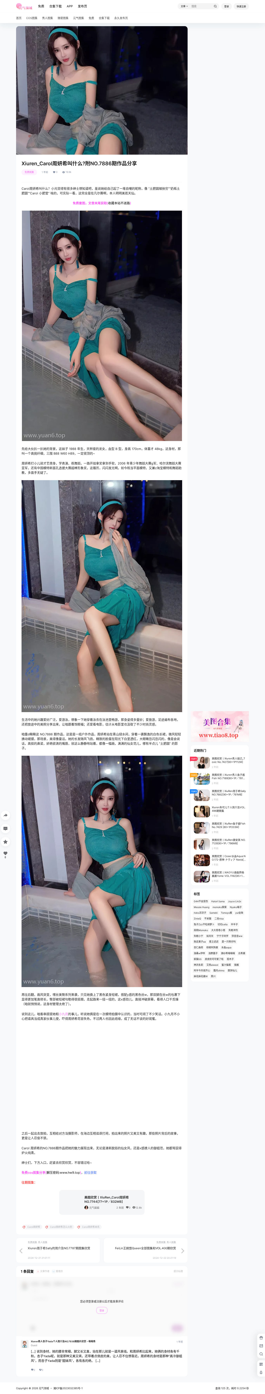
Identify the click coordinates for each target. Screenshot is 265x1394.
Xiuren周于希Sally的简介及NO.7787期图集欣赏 (59, 1378)
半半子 (234, 924)
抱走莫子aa (200, 941)
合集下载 (55, 6)
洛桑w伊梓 (199, 953)
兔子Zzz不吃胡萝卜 (204, 924)
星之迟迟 (213, 941)
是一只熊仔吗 (229, 941)
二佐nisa (219, 918)
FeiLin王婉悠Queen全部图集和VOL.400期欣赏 (145, 1378)
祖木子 (230, 959)
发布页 (82, 6)
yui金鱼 (239, 912)
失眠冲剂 (233, 930)
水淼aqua (226, 947)
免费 (41, 6)
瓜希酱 (241, 953)
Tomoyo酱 (226, 912)
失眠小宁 (198, 936)
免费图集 (29, 172)
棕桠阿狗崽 (212, 947)
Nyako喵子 (236, 907)
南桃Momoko (201, 930)
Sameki (214, 912)
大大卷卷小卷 (218, 930)
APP (70, 6)
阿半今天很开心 (202, 970)
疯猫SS (198, 959)
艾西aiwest (212, 964)
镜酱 (236, 964)
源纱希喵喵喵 (228, 953)
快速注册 (241, 6)
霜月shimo (218, 970)
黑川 (213, 976)
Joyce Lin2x (234, 901)
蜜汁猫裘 (226, 964)
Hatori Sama (218, 901)
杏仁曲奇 (198, 947)
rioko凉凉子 (200, 912)
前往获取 (90, 1302)
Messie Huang (201, 907)
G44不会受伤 (201, 901)
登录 (226, 6)
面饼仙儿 (232, 970)
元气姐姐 (94, 1337)
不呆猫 (207, 918)
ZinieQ (197, 918)
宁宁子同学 (222, 936)
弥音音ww (237, 936)
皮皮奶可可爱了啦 (214, 959)
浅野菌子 (213, 953)
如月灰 (209, 936)
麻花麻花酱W (201, 976)
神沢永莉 (198, 964)
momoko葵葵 (220, 907)
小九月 (63, 1014)
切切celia (223, 924)
